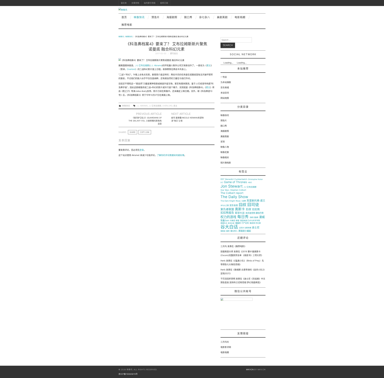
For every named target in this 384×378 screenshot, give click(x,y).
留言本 (124, 3)
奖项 (222, 141)
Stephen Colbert (238, 190)
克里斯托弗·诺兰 (256, 200)
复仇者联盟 (227, 209)
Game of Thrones (235, 182)
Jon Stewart (231, 186)
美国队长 (223, 223)
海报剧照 (171, 17)
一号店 (223, 77)
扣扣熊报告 (227, 212)
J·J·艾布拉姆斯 (142, 65)
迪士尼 (256, 227)
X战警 (244, 201)
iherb (222, 260)
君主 (209, 65)
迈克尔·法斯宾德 (245, 228)
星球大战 (239, 213)
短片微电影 (225, 162)
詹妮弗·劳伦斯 (255, 223)
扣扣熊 (256, 209)
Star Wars (224, 190)
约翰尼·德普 (234, 221)
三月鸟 (223, 246)
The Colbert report (231, 192)
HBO (250, 183)
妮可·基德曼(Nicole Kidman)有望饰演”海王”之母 (187, 119)
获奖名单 (231, 223)
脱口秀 (188, 17)
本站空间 (224, 92)
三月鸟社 (224, 341)
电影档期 (240, 17)
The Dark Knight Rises (230, 201)
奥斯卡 (240, 209)
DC (221, 183)
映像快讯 (139, 17)
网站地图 (224, 98)
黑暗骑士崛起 (244, 231)
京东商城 (224, 87)
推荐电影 (127, 24)
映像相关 (224, 157)
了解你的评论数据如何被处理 (170, 155)
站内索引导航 (150, 3)
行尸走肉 (245, 223)
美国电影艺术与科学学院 (250, 221)
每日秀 (243, 217)
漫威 (262, 217)
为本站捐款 (225, 82)
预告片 (156, 17)
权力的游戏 (228, 217)
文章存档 (135, 3)
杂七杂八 (204, 17)
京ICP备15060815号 (128, 374)
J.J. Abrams (156, 65)
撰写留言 (174, 53)
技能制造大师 (226, 251)
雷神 (228, 231)
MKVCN (250, 369)
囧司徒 (253, 204)
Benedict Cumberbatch (236, 179)
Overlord (131, 69)
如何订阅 (164, 3)
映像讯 (121, 36)
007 (222, 179)
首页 (124, 17)
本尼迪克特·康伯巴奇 (254, 213)
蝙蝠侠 (238, 223)
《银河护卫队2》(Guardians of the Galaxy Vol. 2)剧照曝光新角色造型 (145, 121)
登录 (142, 150)
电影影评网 (225, 347)
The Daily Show (234, 197)
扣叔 (248, 209)
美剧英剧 (222, 17)
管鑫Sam (224, 220)
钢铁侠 (222, 231)
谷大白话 (229, 226)
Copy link (144, 132)
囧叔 (242, 205)
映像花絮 (224, 152)
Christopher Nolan (255, 179)
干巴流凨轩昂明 (227, 278)
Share (132, 132)
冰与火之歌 (224, 205)
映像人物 (224, 147)
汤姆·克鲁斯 (254, 217)
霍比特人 (234, 231)
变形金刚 (234, 205)
